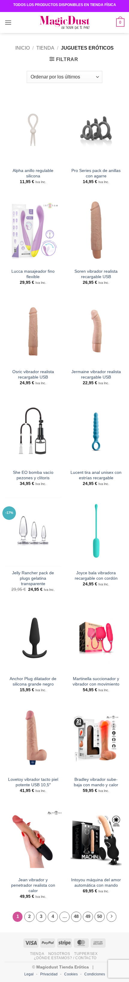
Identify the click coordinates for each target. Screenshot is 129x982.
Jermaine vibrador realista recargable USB (96, 374)
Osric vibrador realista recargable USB (33, 374)
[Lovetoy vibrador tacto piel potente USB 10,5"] (33, 738)
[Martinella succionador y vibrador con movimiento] (96, 638)
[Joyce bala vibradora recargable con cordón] (96, 532)
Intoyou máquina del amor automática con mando (96, 883)
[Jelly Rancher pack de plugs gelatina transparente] (33, 532)
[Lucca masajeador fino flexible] (33, 230)
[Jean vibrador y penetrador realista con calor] (33, 839)
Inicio (22, 48)
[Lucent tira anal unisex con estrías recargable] (96, 431)
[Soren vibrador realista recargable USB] (96, 230)
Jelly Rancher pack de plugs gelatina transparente (33, 578)
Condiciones (94, 974)
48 (76, 916)
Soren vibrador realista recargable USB (96, 274)
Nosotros (59, 954)
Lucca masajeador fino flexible (33, 274)
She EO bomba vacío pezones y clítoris (33, 475)
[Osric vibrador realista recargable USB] (33, 331)
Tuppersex (86, 954)
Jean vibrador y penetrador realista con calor (33, 885)
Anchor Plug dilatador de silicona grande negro (33, 681)
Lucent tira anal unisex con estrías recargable (96, 475)
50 (99, 916)
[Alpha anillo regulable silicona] (33, 129)
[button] (8, 22)
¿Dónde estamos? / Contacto (65, 958)
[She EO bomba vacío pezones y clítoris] (33, 431)
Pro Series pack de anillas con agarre (96, 173)
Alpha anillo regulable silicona (33, 173)
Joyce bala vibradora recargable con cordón (96, 576)
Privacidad (49, 974)
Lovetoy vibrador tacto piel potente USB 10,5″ (33, 782)
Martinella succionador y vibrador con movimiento (96, 681)
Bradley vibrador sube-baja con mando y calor (96, 782)
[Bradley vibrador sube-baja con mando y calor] (96, 738)
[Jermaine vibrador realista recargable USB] (96, 331)
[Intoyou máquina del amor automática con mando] (96, 839)
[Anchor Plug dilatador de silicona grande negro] (33, 638)
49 (88, 916)
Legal (29, 974)
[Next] (111, 917)
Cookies (71, 974)
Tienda (45, 48)
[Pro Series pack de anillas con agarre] (96, 129)
